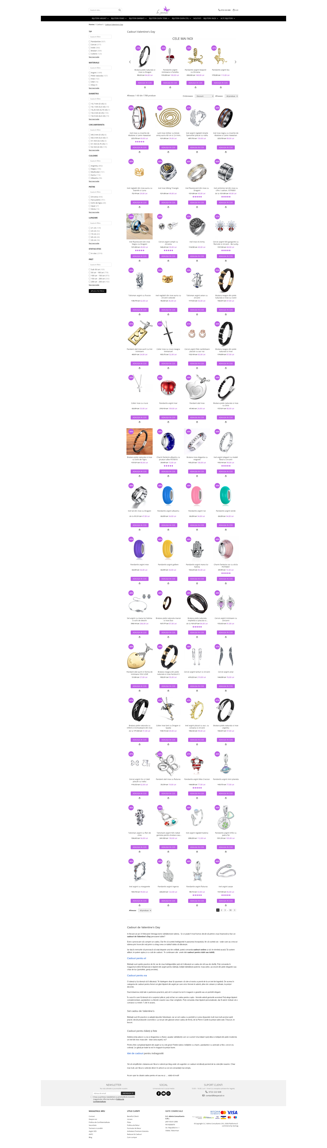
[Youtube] (163, 1093)
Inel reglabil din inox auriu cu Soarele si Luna (139, 189)
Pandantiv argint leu (220, 70)
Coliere (94, 54)
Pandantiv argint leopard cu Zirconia (195, 71)
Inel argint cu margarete (139, 886)
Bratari (94, 50)
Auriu (93, 175)
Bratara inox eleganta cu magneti (197, 458)
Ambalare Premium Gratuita (137, 1131)
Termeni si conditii (96, 1128)
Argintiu (94, 166)
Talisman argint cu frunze (140, 295)
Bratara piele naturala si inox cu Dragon (145, 71)
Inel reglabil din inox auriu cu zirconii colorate (168, 296)
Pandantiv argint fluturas (197, 886)
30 (230, 910)
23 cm (93, 231)
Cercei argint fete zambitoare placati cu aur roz (197, 350)
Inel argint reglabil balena (197, 833)
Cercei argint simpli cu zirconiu (168, 243)
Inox (93, 79)
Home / (92, 24)
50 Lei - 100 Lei (97, 272)
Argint (93, 72)
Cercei (93, 44)
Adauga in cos (170, 83)
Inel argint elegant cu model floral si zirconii (226, 458)
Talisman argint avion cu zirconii (197, 296)
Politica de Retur (133, 1125)
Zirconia (94, 197)
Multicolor (95, 172)
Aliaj (93, 85)
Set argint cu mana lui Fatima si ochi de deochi (139, 619)
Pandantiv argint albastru (168, 511)
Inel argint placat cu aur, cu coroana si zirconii (197, 726)
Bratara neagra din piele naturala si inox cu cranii (225, 296)
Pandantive (96, 41)
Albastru (94, 178)
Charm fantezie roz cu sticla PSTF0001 (226, 565)
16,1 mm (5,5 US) (98, 107)
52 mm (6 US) (96, 147)
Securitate (92, 1125)
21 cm (93, 228)
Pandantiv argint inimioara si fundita (170, 71)
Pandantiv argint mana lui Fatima (197, 565)
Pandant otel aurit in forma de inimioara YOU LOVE (140, 673)
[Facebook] (158, 1093)
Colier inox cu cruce (139, 403)
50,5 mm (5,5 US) (98, 138)
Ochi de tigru (96, 203)
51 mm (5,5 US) (97, 141)
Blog (90, 1137)
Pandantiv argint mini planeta (226, 779)
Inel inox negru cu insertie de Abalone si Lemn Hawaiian (225, 134)
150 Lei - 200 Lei (98, 278)
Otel (93, 82)
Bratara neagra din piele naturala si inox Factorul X (168, 673)
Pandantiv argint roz (197, 511)
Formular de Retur (134, 1128)
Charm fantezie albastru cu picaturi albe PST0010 (168, 458)
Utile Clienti (133, 1111)
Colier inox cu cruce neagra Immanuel (168, 350)
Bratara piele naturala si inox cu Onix (225, 404)
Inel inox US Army (197, 242)
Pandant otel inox (197, 403)
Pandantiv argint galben (168, 564)
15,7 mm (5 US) (97, 103)
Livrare (129, 1119)
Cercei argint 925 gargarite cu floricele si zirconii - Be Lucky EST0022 (225, 243)
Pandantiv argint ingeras (168, 886)
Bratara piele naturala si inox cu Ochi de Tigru (139, 458)
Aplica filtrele (97, 291)
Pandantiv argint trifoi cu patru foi (225, 834)
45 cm (93, 237)
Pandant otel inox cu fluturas (168, 779)
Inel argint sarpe (226, 886)
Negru (93, 169)
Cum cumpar (132, 1137)
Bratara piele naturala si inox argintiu (225, 726)
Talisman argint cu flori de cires (139, 834)
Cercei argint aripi (225, 672)
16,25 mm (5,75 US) (99, 110)
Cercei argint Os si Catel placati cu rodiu (139, 780)
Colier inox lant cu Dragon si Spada (168, 726)
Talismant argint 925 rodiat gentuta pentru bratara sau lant (168, 834)
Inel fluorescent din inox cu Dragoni (197, 189)
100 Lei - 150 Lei (98, 275)
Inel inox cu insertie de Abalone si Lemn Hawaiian (139, 134)
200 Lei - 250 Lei (98, 281)
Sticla (93, 209)
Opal (93, 206)
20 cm (93, 240)
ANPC (91, 1134)
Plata (129, 1122)
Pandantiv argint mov (139, 564)
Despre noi (93, 1119)
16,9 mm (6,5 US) (98, 116)
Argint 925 (92, 1131)
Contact (92, 1116)
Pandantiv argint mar (168, 403)
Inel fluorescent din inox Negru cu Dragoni (139, 243)
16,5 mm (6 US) (97, 113)
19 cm (93, 234)
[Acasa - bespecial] (163, 10)
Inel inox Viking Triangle (168, 188)
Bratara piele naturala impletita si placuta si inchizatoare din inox (197, 619)
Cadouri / (100, 24)
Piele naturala (97, 75)
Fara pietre (95, 200)
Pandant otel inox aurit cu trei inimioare (139, 350)
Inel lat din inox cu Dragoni (139, 511)
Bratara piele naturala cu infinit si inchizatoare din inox (139, 726)
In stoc (94, 253)
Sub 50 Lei (95, 269)
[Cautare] (119, 10)
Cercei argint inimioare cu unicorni (226, 619)
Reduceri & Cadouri (134, 1134)
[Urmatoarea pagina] (234, 910)
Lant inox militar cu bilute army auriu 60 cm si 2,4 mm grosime (168, 134)
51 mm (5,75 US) (98, 144)
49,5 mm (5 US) (97, 134)
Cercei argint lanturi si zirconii (197, 672)
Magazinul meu (97, 1111)
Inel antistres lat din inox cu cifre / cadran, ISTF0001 (226, 189)
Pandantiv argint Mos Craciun (197, 779)
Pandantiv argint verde (226, 511)
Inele (93, 47)
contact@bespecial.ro (214, 1095)
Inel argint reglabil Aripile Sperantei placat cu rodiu (197, 134)
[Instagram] (168, 1093)
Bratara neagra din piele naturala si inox (225, 350)
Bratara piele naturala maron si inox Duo (168, 619)
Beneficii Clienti (133, 1116)
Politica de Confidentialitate (99, 1122)
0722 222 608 (214, 1092)
